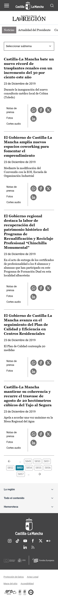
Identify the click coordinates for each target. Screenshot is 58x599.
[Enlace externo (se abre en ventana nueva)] (25, 592)
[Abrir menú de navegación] (7, 5)
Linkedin (25, 547)
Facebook (33, 541)
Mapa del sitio (10, 583)
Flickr (48, 541)
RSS (33, 547)
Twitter (40, 541)
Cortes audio (13, 123)
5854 (29, 467)
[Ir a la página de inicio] (30, 5)
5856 (48, 467)
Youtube (25, 541)
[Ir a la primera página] (11, 461)
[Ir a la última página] (36, 474)
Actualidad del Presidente (34, 30)
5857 (21, 474)
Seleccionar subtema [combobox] (19, 46)
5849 (28, 461)
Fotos (9, 117)
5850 (37, 461)
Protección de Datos (14, 577)
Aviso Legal (32, 577)
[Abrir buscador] (51, 5)
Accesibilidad (27, 583)
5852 (10, 467)
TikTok (17, 541)
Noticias (9, 30)
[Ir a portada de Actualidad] (29, 18)
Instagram (10, 541)
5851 (47, 461)
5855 (38, 467)
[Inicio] (29, 526)
